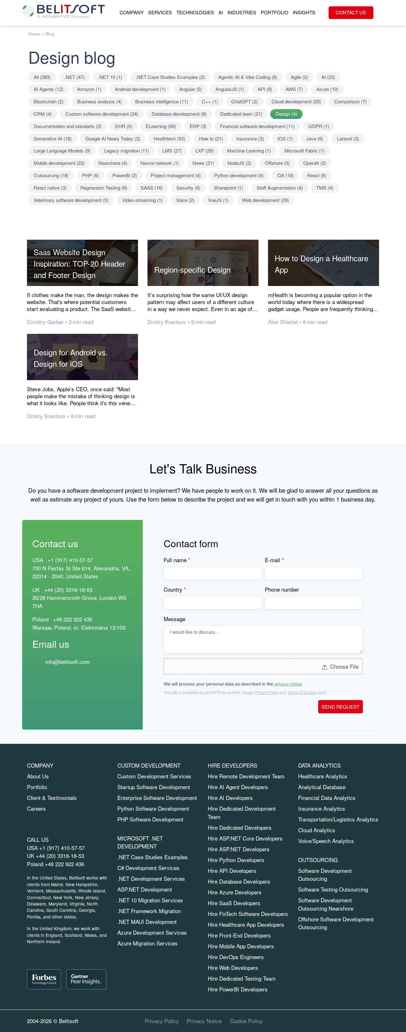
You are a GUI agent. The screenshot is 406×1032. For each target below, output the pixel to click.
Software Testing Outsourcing (333, 889)
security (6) (188, 187)
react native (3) (50, 187)
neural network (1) (160, 162)
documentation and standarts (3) (68, 126)
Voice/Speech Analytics (326, 841)
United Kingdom (55, 928)
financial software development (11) (257, 126)
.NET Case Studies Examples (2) (170, 77)
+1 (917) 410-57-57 (62, 848)
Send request (340, 706)
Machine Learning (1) (249, 150)
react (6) (316, 175)
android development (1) (140, 89)
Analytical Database (321, 787)
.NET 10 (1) (110, 77)
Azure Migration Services (147, 943)
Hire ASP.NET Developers (239, 849)
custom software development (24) (101, 113)
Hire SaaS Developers (234, 903)
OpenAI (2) (314, 162)
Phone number (282, 589)
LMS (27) (172, 150)
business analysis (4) (99, 101)
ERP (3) (198, 126)
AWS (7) (294, 89)
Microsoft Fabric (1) (305, 150)
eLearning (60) (161, 126)
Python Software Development (153, 808)
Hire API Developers (232, 870)
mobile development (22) (59, 162)
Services (160, 12)
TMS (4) (324, 187)
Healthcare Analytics (322, 776)
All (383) (42, 77)
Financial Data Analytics (327, 798)
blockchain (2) (48, 101)
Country (175, 589)
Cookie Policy (246, 1021)
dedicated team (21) (241, 113)
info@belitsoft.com (67, 661)
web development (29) (265, 200)
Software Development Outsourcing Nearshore (325, 904)
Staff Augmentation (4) (280, 187)
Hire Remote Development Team (246, 776)
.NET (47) (74, 77)
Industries (241, 12)
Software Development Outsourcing (325, 874)
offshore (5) (277, 162)
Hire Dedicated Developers (240, 827)
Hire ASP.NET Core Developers (245, 838)
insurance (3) (250, 138)
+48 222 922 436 (72, 619)
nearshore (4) (112, 162)
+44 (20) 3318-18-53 (60, 856)
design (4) (286, 113)
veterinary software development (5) (71, 200)
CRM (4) (43, 113)
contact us (351, 12)
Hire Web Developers (233, 967)
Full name (177, 560)
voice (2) (185, 200)
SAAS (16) (152, 187)
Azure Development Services (152, 932)
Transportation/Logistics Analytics (338, 819)
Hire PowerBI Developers (238, 989)
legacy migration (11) (126, 150)
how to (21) (211, 138)
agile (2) (299, 77)
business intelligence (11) (161, 101)
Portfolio (274, 12)
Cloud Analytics (316, 830)
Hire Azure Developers (235, 892)
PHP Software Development (150, 819)
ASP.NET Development (144, 889)
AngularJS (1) (229, 89)
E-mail (274, 560)
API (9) (265, 89)
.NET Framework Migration (149, 911)
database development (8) (179, 113)
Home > (36, 33)
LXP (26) (204, 150)
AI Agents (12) (48, 89)
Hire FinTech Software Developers (248, 914)
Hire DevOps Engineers (236, 957)
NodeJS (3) (239, 162)
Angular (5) (190, 89)
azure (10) (327, 89)
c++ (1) (210, 101)
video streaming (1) (142, 200)
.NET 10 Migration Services (150, 900)
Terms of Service (302, 692)
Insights (304, 12)
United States (53, 877)
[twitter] (354, 1021)
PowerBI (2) (124, 175)
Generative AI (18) (53, 138)
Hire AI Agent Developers (238, 787)
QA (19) (285, 175)
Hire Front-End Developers (239, 935)
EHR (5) (123, 126)
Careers (36, 808)
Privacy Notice (204, 1021)
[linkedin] (340, 1021)
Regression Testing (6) (103, 187)
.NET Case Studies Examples (152, 857)
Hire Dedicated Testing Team (242, 978)
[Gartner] (86, 979)
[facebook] (368, 1021)
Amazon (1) (89, 89)
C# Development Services (148, 868)
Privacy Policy (267, 692)
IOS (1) (285, 138)
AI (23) (328, 77)
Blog (49, 33)
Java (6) (314, 138)
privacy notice (288, 683)
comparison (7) (350, 101)
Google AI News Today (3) (112, 138)
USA (37, 560)
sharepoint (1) (228, 187)
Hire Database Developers (239, 881)
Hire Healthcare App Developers (246, 924)
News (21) (203, 162)
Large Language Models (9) (62, 150)
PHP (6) (90, 175)
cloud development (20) (296, 101)
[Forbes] (44, 979)
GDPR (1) (318, 126)
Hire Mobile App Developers (241, 946)
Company (132, 12)
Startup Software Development (153, 787)
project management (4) (176, 175)
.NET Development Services (151, 878)
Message (174, 619)
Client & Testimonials (52, 798)
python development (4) (239, 175)
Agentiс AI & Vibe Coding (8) (247, 77)
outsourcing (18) (51, 175)
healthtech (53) (169, 138)
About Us (38, 776)
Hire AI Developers (230, 798)
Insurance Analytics (321, 808)
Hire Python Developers (236, 860)
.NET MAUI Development (147, 921)
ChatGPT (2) (244, 101)
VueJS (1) (218, 200)
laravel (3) (348, 138)
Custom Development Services (154, 776)
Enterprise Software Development (157, 798)
